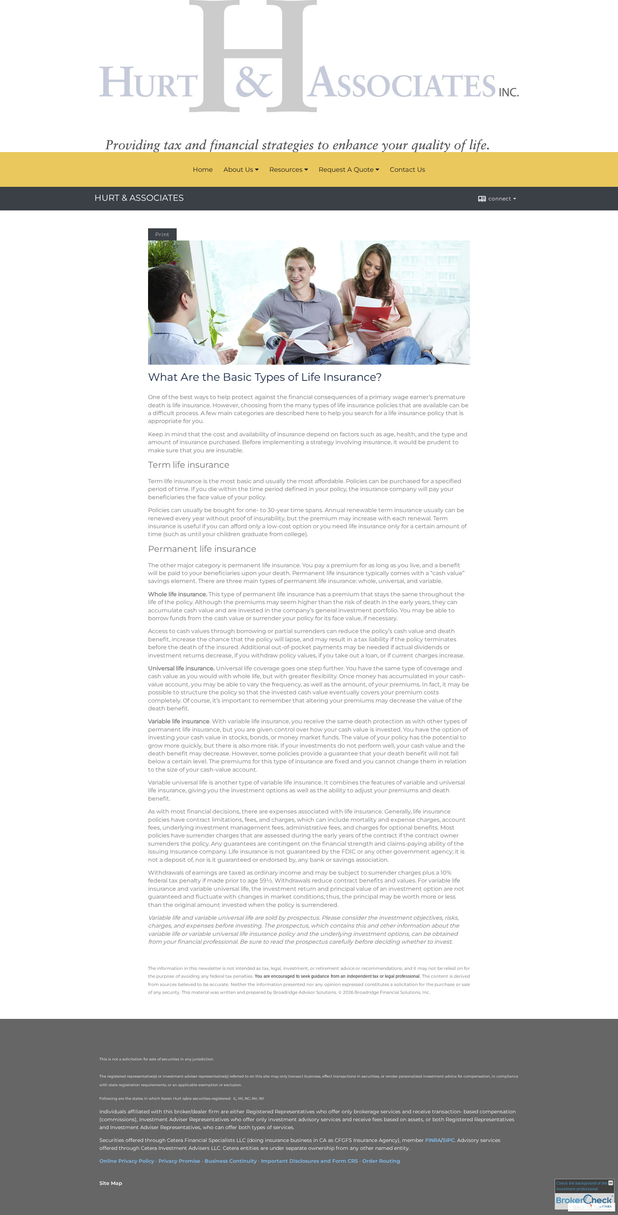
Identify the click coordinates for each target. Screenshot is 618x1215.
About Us (238, 170)
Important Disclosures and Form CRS (309, 1161)
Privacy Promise (179, 1161)
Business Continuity (231, 1161)
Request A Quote (346, 170)
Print (162, 234)
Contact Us (407, 170)
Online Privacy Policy (126, 1161)
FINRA (433, 1140)
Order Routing (381, 1161)
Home (203, 170)
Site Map (110, 1183)
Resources (286, 170)
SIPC (449, 1140)
